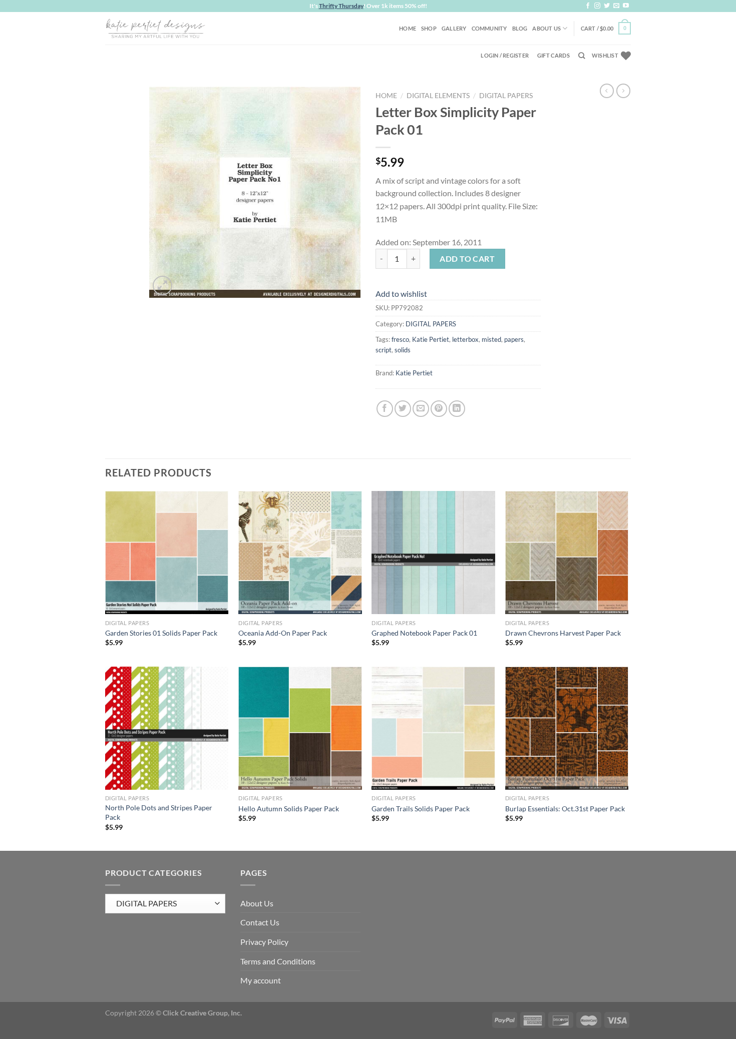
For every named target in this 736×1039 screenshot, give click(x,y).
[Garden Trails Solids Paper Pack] (433, 728)
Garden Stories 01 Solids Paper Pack (161, 633)
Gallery (454, 28)
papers (514, 339)
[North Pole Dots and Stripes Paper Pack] (167, 728)
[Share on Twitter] (403, 408)
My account (260, 980)
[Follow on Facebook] (588, 6)
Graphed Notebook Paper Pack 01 (424, 633)
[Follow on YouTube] (626, 6)
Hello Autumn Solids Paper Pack (288, 808)
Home (407, 28)
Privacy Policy (264, 941)
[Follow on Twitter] (607, 6)
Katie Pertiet (430, 339)
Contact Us (259, 922)
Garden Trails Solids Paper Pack (421, 808)
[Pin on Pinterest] (439, 408)
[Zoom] (162, 285)
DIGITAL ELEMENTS (438, 96)
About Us (546, 28)
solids (403, 350)
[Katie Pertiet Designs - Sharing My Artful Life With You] (155, 28)
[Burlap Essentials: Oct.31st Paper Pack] (567, 728)
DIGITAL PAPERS (506, 96)
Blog (520, 28)
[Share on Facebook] (385, 408)
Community (489, 28)
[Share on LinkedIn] (457, 408)
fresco (400, 339)
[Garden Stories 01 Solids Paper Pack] (167, 553)
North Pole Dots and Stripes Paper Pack (158, 812)
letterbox (465, 339)
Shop (429, 28)
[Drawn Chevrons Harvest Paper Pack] (567, 553)
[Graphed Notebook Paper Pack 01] (433, 553)
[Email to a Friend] (421, 408)
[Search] (581, 56)
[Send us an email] (616, 6)
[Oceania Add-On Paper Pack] (300, 553)
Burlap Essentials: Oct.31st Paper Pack (565, 808)
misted (491, 339)
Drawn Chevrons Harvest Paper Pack (563, 633)
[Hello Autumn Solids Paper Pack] (300, 728)
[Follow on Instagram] (597, 6)
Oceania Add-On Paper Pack (282, 633)
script (384, 350)
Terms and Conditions (277, 961)
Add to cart (467, 258)
